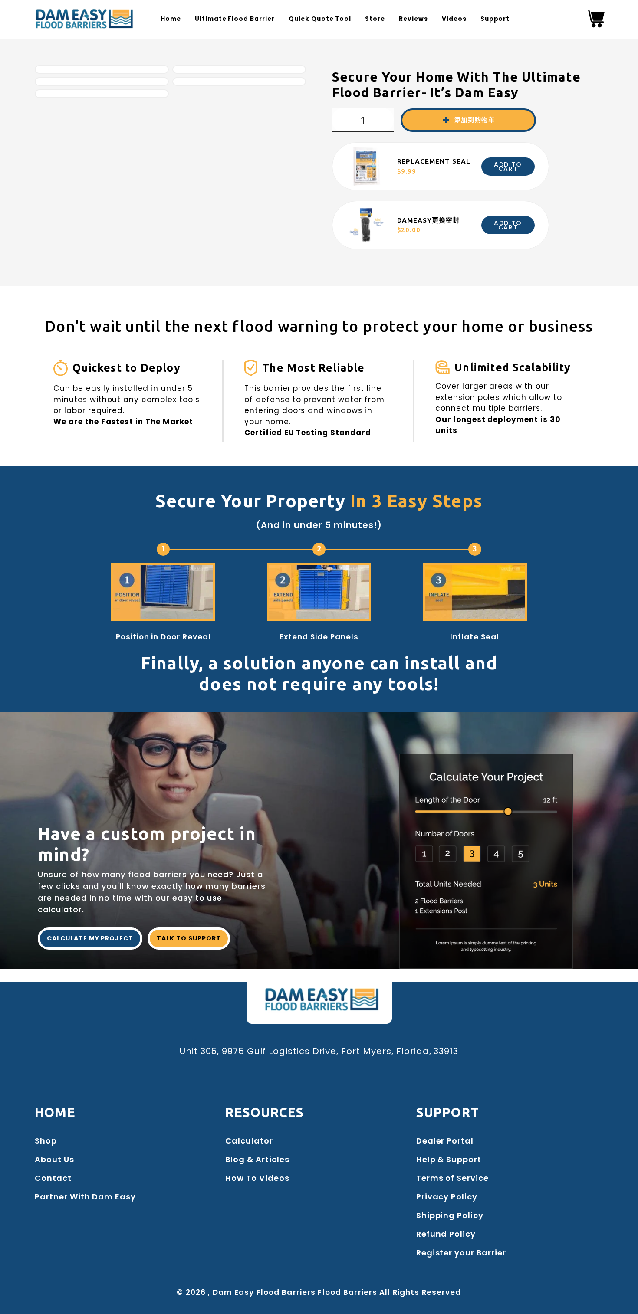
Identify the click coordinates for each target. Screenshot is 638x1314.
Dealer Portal (445, 1140)
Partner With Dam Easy (85, 1196)
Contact (53, 1178)
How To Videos (257, 1178)
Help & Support (448, 1159)
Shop (46, 1140)
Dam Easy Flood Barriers (264, 1292)
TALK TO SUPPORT (188, 938)
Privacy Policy (446, 1196)
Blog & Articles (257, 1159)
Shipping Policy (449, 1215)
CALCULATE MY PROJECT (90, 938)
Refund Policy (446, 1234)
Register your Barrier (461, 1252)
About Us (54, 1159)
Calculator (249, 1140)
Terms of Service (452, 1178)
